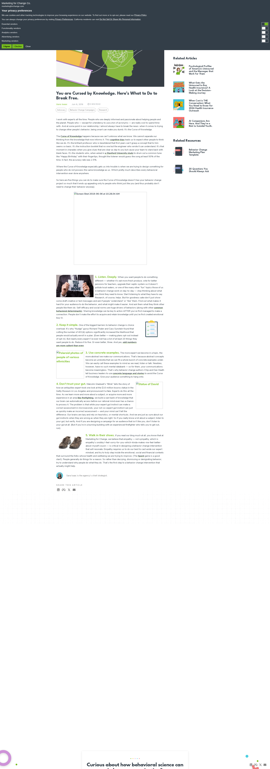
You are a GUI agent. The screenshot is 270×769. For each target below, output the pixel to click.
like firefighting (86, 397)
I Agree (6, 46)
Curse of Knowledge (71, 136)
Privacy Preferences (64, 19)
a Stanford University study (119, 153)
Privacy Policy (140, 15)
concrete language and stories (128, 373)
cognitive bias (117, 139)
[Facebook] (63, 489)
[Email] (265, 764)
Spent (141, 455)
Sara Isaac (61, 104)
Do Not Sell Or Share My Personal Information (120, 19)
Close (28, 46)
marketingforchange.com (13, 6)
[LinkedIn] (58, 489)
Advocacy (61, 110)
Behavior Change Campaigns (82, 110)
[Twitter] (69, 489)
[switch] (135, 24)
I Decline (18, 46)
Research (103, 110)
